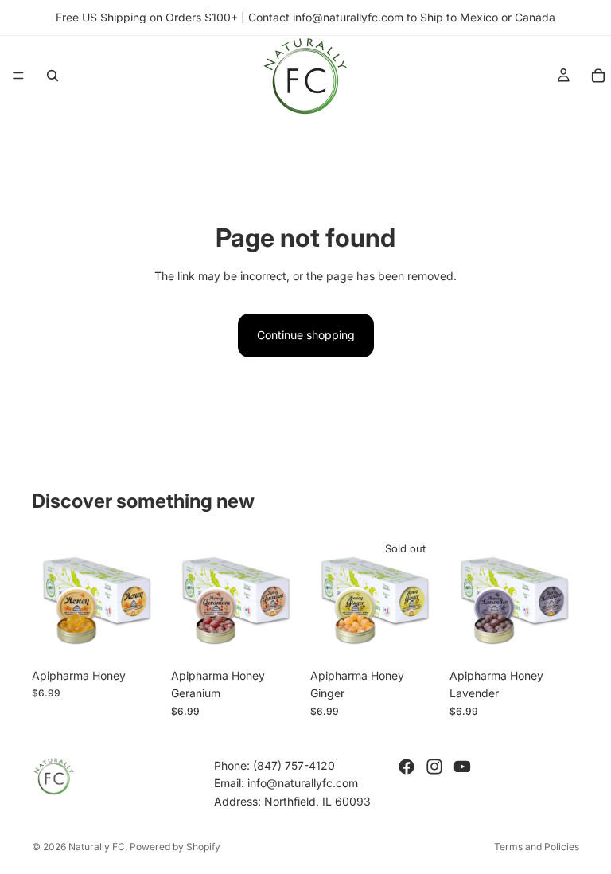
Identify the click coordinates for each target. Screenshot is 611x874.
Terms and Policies (536, 847)
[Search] (52, 75)
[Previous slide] (49, 595)
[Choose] (137, 636)
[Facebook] (406, 766)
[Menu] (18, 75)
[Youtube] (462, 766)
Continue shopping (306, 334)
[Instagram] (434, 766)
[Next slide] (144, 595)
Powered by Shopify (175, 847)
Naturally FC (96, 847)
